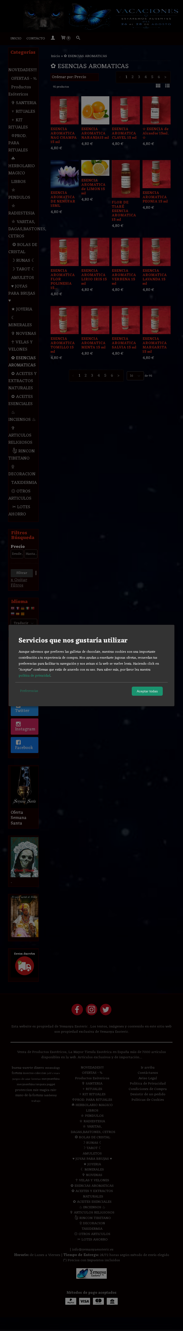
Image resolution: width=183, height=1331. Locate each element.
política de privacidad (34, 676)
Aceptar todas (147, 691)
